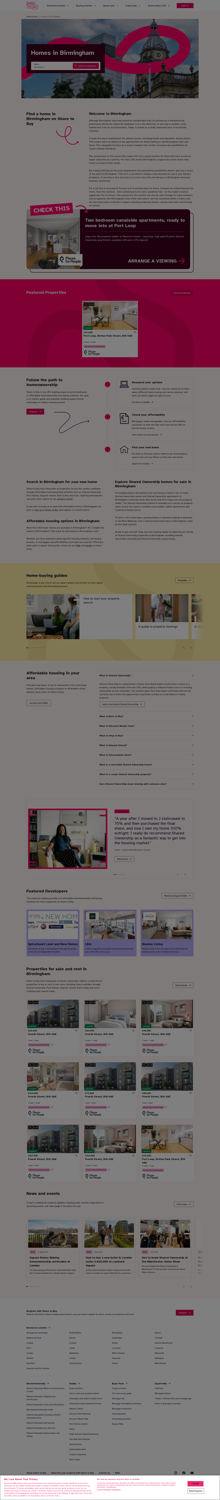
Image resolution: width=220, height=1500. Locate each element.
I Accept (195, 1484)
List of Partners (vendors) (108, 1490)
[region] (110, 1487)
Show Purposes (196, 1491)
